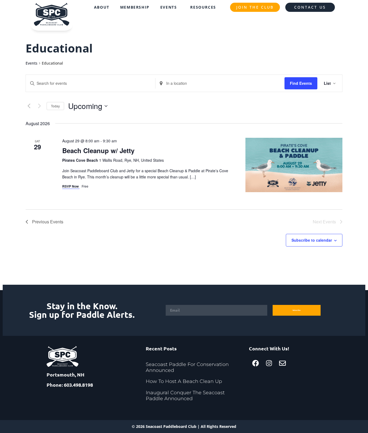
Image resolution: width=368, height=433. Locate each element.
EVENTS (168, 7)
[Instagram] (269, 363)
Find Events (301, 83)
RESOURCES (203, 7)
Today (55, 106)
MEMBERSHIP (135, 7)
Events (31, 63)
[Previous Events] (29, 106)
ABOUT (101, 7)
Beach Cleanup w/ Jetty (98, 150)
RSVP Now (70, 186)
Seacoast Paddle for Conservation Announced (187, 367)
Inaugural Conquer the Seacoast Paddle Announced (185, 396)
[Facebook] (255, 363)
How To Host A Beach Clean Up (184, 381)
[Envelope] (282, 363)
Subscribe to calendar (311, 240)
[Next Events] (39, 106)
